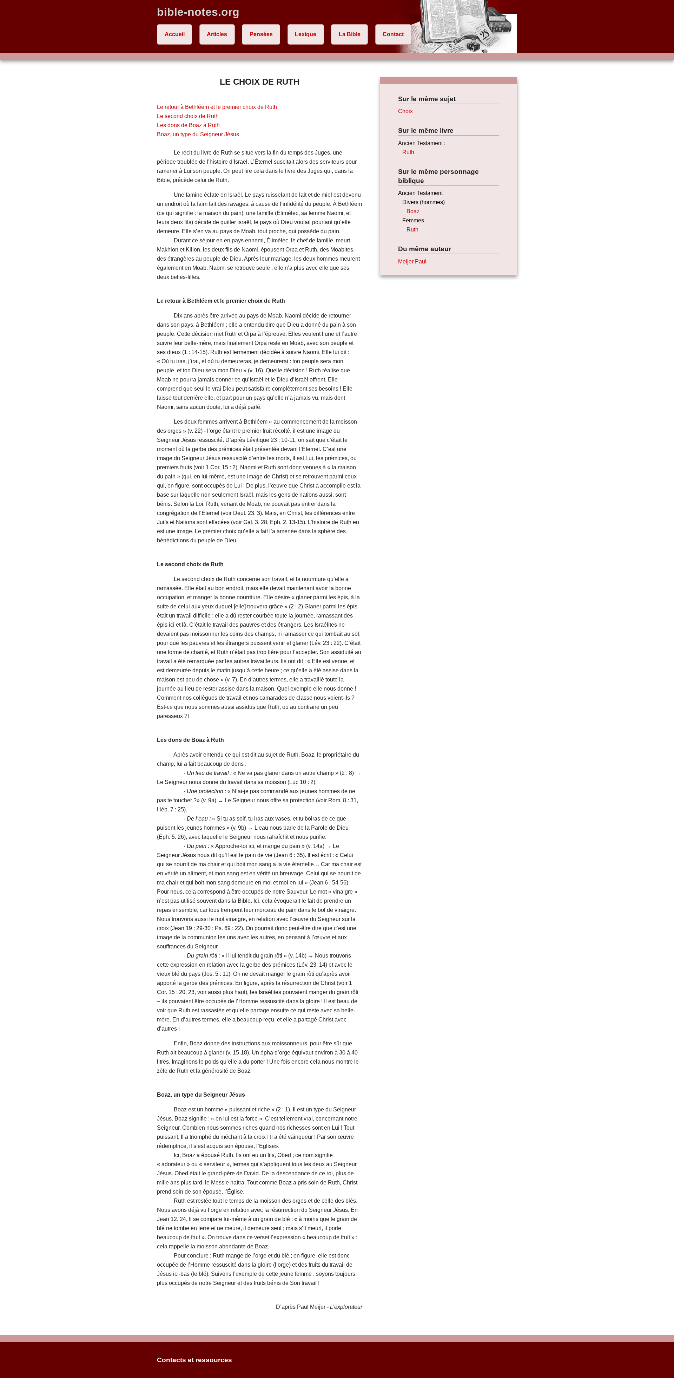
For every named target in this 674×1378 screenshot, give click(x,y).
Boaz (413, 211)
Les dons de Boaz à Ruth (188, 125)
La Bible (350, 34)
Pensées (261, 34)
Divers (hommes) (423, 202)
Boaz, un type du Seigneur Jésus (198, 134)
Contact (393, 34)
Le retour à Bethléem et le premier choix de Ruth (217, 107)
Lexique (305, 34)
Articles (217, 34)
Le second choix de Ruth (188, 116)
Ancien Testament (420, 193)
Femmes (413, 220)
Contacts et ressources (194, 1360)
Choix (405, 111)
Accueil (175, 34)
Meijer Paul (412, 262)
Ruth (408, 152)
